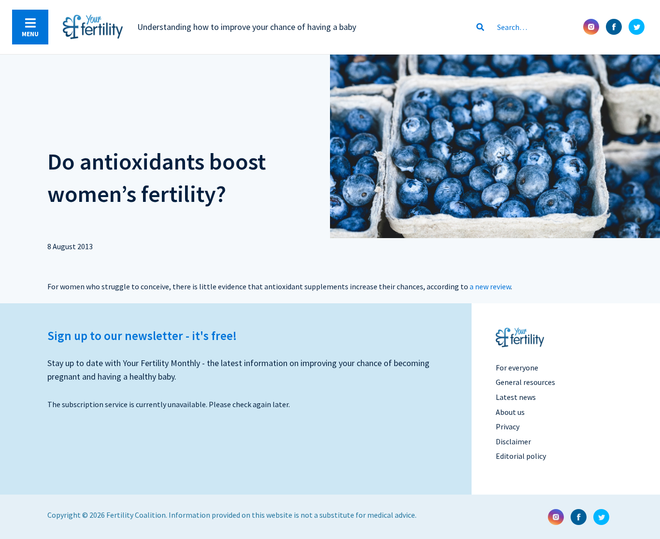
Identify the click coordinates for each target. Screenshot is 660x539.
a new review (490, 286)
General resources (525, 382)
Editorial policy (521, 456)
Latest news (516, 397)
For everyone (517, 367)
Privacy (507, 426)
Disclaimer (513, 441)
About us (510, 412)
